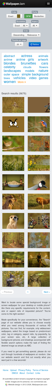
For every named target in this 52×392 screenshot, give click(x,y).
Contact (30, 373)
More (21, 82)
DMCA (15, 373)
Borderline (39, 16)
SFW (28, 16)
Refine (35, 44)
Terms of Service (40, 370)
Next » (47, 291)
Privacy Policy (24, 370)
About (22, 373)
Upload (13, 370)
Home (5, 370)
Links (37, 373)
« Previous (7, 291)
